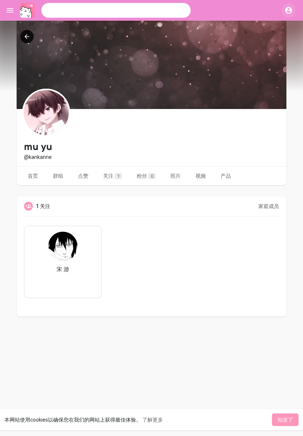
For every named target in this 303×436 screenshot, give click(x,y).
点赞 (83, 176)
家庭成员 (268, 206)
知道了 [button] (285, 420)
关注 (111, 176)
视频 (200, 176)
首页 (33, 176)
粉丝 (145, 176)
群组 (58, 176)
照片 (175, 176)
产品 (226, 176)
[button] (116, 10)
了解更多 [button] (152, 420)
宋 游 (63, 269)
